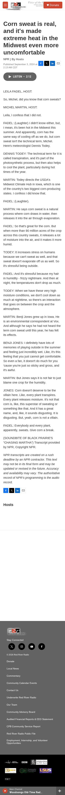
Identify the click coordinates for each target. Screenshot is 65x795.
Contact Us (12, 690)
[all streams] (60, 791)
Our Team (12, 705)
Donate (54, 5)
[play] (5, 790)
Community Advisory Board (21, 712)
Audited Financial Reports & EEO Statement (30, 719)
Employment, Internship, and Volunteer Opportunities (27, 741)
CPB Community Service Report (23, 726)
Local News (13, 668)
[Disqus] (32, 576)
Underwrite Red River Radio (21, 697)
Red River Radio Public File (21, 733)
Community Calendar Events (22, 683)
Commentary (13, 676)
